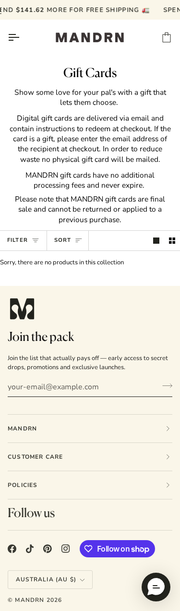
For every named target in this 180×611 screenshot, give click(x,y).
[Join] (164, 386)
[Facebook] (12, 548)
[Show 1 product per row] (156, 240)
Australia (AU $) (46, 579)
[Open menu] (22, 37)
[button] (156, 587)
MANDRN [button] (22, 428)
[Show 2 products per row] (172, 240)
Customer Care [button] (35, 457)
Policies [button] (23, 485)
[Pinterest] (47, 548)
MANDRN (29, 600)
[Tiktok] (30, 548)
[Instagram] (65, 548)
